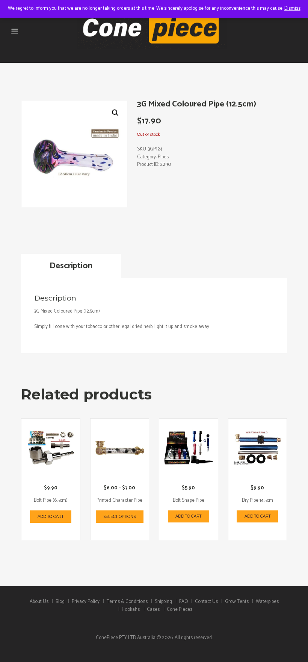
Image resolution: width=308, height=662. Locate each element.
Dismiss (292, 8)
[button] (115, 113)
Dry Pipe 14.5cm (257, 500)
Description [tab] (71, 266)
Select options (119, 516)
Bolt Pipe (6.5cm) (51, 500)
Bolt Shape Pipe (188, 500)
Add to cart (50, 516)
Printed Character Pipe (119, 500)
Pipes (163, 157)
